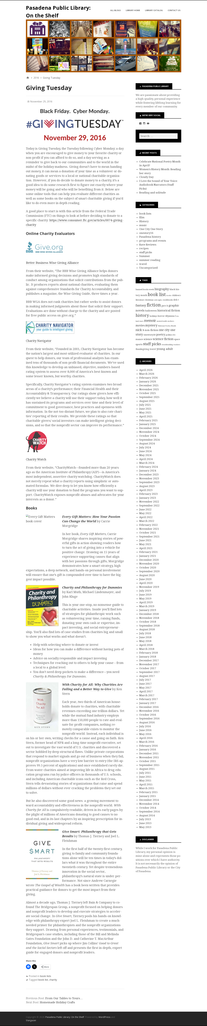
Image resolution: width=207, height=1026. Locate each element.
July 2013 (145, 819)
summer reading (149, 260)
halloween (151, 310)
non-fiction (151, 330)
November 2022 (149, 501)
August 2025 (147, 401)
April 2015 (146, 784)
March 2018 (146, 648)
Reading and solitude (152, 192)
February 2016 (148, 745)
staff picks (145, 252)
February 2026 (148, 377)
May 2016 (145, 734)
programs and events (152, 240)
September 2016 (149, 718)
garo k (164, 305)
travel (143, 263)
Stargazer (31, 1020)
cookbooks (168, 300)
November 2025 (149, 389)
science (148, 339)
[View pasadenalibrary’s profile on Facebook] (140, 123)
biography (162, 289)
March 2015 (146, 788)
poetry (160, 334)
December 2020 (149, 559)
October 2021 (147, 532)
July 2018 (145, 633)
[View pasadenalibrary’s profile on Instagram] (144, 123)
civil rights (158, 300)
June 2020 (145, 579)
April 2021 (146, 548)
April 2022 (146, 517)
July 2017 (145, 679)
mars (142, 321)
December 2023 (149, 474)
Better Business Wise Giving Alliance (52, 263)
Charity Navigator (39, 341)
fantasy (141, 305)
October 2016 (147, 714)
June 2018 (145, 637)
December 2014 (149, 799)
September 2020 (149, 571)
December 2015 (149, 753)
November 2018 (149, 617)
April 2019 (146, 602)
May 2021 (145, 544)
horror (161, 316)
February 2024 (148, 466)
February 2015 (148, 792)
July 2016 (145, 726)
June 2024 (145, 451)
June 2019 (145, 594)
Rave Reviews (147, 244)
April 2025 (146, 416)
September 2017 (149, 672)
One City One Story (151, 229)
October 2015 (147, 761)
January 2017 (147, 703)
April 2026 (146, 369)
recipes (144, 248)
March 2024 (146, 462)
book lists (45, 976)
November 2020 (149, 563)
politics (169, 335)
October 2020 (147, 567)
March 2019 (146, 606)
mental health (162, 321)
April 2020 (146, 582)
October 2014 (147, 807)
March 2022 (146, 520)
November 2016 (149, 710)
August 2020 (147, 575)
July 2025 (145, 404)
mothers (171, 321)
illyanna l (170, 316)
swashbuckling (167, 345)
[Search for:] (158, 136)
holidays (153, 316)
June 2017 (145, 683)
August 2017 (147, 675)
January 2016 (147, 749)
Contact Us (174, 10)
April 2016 (146, 738)
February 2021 (148, 551)
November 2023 (149, 478)
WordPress (104, 1016)
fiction (154, 305)
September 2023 (149, 482)
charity (53, 979)
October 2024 (147, 435)
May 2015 (145, 780)
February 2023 (148, 493)
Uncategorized (148, 267)
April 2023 (146, 490)
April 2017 (146, 691)
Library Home (133, 10)
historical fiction (168, 310)
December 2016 (149, 707)
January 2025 (147, 424)
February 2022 (148, 524)
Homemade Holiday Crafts (57, 1002)
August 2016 (147, 722)
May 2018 (145, 641)
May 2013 (145, 827)
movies (140, 325)
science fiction (163, 339)
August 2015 (147, 768)
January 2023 (147, 497)
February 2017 (148, 699)
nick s (140, 330)
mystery (151, 325)
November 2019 (149, 586)
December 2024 (149, 428)
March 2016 (146, 741)
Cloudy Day (146, 176)
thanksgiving (142, 349)
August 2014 (147, 815)
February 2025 (148, 420)
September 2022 (149, 505)
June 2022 (145, 509)
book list (43, 979)
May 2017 (145, 687)
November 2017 (149, 664)
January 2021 (147, 555)
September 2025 (149, 397)
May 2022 (145, 513)
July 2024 (145, 447)
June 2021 (145, 540)
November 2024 (149, 431)
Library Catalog (154, 10)
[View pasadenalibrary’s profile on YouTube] (148, 123)
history (142, 315)
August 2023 (147, 486)
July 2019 (145, 590)
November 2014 (149, 803)
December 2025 (149, 385)
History (144, 221)
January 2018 (147, 656)
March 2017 (146, 695)
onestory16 (146, 232)
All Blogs (115, 10)
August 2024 (147, 443)
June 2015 (145, 776)
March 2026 (146, 373)
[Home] (28, 78)
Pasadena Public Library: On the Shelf (64, 1016)
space (177, 339)
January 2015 (147, 796)
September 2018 (149, 625)
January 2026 (147, 381)
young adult (165, 348)
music (143, 225)
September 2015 (149, 765)
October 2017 (147, 668)
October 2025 (147, 393)
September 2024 (149, 439)
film (141, 217)
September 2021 (149, 536)
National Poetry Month (167, 326)
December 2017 (149, 660)
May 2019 (145, 598)
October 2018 (147, 621)
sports (139, 344)
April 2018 (146, 644)
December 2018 (149, 613)
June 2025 (145, 408)
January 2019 (147, 610)
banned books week (145, 289)
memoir (150, 320)
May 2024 (145, 455)
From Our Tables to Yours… (64, 998)
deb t (176, 300)
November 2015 (149, 757)
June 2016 (145, 730)
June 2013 (145, 823)
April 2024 (146, 459)
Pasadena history (150, 236)
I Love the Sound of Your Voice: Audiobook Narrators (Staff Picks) (158, 184)
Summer (144, 256)
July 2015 (145, 772)
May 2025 (145, 412)
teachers (177, 345)
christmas (149, 300)
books (168, 295)
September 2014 (149, 811)
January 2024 (147, 470)
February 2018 (148, 652)
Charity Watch (36, 459)
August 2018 (147, 629)
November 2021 (149, 528)
